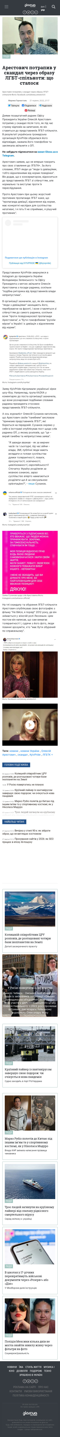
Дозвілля (22, 1370)
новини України (29, 750)
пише (31, 483)
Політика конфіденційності (31, 1395)
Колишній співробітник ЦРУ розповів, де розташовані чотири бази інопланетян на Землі (24, 776)
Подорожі (36, 1370)
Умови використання (38, 1391)
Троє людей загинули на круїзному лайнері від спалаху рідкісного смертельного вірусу (28, 815)
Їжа (21, 1367)
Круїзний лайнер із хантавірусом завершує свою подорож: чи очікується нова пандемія (28, 793)
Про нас (43, 1387)
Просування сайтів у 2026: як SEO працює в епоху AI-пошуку (28, 840)
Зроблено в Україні (30, 1374)
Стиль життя (33, 1367)
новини (14, 750)
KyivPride (35, 754)
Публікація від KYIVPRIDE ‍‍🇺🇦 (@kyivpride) (30, 263)
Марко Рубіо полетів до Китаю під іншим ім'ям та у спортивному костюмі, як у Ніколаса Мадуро (28, 804)
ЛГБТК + (48, 754)
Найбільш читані (14, 821)
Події (6, 56)
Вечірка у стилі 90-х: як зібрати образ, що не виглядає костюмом (26, 832)
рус (43, 6)
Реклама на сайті (24, 1387)
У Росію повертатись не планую (23, 784)
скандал (23, 754)
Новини (12, 1367)
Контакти (16, 1391)
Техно (47, 1370)
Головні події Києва (16, 764)
